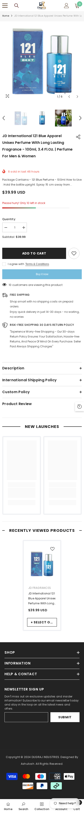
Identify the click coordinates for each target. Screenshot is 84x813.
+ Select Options (44, 622)
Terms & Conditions (37, 264)
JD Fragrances (39, 588)
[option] (42, 61)
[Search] (16, 5)
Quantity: (9, 219)
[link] (21, 493)
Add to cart (33, 253)
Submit (65, 717)
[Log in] (66, 5)
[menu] (5, 5)
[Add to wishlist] (74, 253)
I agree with (16, 264)
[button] (69, 97)
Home (5, 16)
